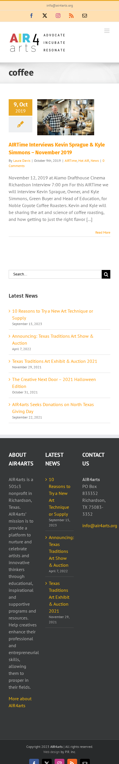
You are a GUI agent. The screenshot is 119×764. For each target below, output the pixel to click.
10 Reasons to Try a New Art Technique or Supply (59, 496)
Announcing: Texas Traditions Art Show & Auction (59, 551)
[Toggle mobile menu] (107, 31)
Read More (102, 232)
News (95, 160)
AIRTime (71, 160)
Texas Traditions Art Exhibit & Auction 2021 (54, 361)
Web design (51, 752)
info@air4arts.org (60, 5)
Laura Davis (21, 160)
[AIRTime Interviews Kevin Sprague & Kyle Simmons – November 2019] (65, 117)
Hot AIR (83, 160)
